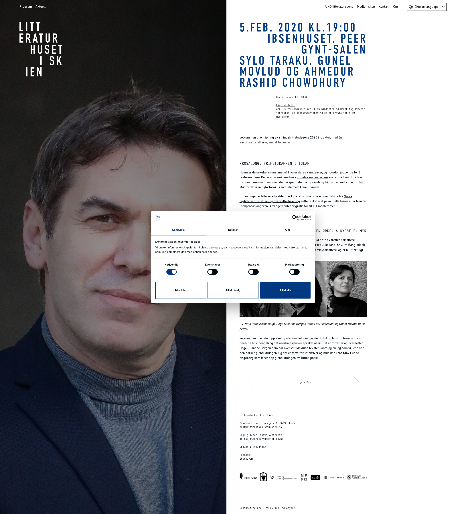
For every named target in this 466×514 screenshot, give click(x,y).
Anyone (290, 507)
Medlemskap (366, 6)
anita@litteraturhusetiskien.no (261, 438)
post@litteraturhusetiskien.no (261, 426)
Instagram (246, 458)
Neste (310, 382)
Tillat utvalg (233, 290)
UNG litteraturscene (339, 6)
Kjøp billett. (285, 105)
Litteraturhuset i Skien (40, 49)
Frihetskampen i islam (312, 177)
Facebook (245, 454)
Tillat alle (285, 290)
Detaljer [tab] (233, 229)
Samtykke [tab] (178, 229)
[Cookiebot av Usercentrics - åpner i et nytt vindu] (295, 218)
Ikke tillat (180, 290)
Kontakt (384, 6)
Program (25, 6)
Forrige (297, 382)
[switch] (212, 272)
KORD (277, 507)
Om (395, 6)
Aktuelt (40, 6)
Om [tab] (287, 229)
